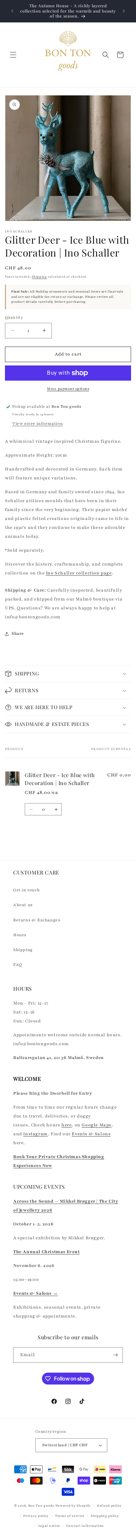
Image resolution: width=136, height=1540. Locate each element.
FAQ (17, 964)
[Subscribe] (115, 1355)
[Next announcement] (124, 11)
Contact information (85, 1525)
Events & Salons (91, 1134)
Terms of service (70, 1516)
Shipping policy (105, 1516)
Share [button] (18, 633)
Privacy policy (36, 1516)
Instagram (35, 1134)
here (66, 1125)
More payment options (68, 388)
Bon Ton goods (41, 1505)
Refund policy (109, 1505)
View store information (37, 423)
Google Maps (97, 1125)
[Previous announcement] (12, 11)
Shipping (39, 277)
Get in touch (26, 890)
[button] (13, 55)
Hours (19, 935)
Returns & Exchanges (36, 920)
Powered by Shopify (73, 1505)
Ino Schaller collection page (79, 573)
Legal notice (49, 1525)
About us (23, 904)
